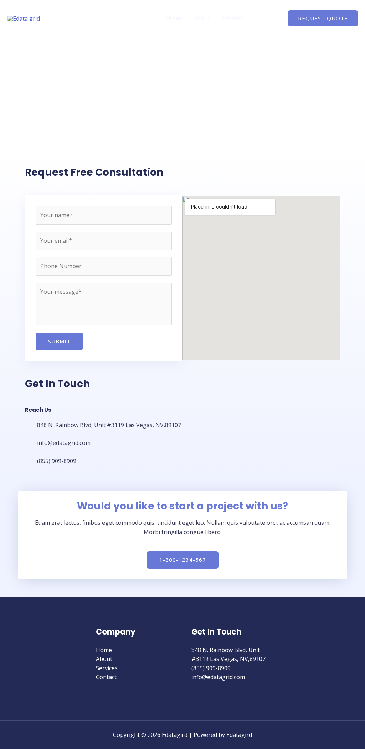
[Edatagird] (23, 18)
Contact (265, 18)
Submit (59, 341)
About (202, 18)
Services (232, 18)
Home (174, 18)
